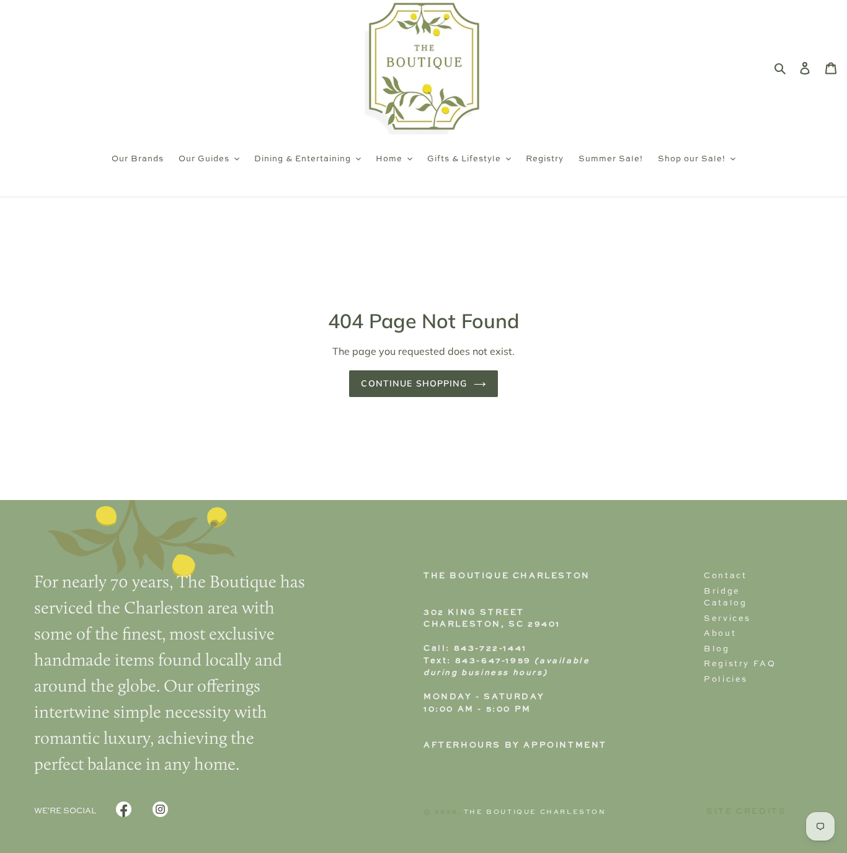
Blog (716, 649)
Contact (725, 576)
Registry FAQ (740, 664)
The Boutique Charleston (535, 812)
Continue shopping (414, 383)
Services (727, 619)
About (720, 634)
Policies (726, 680)
